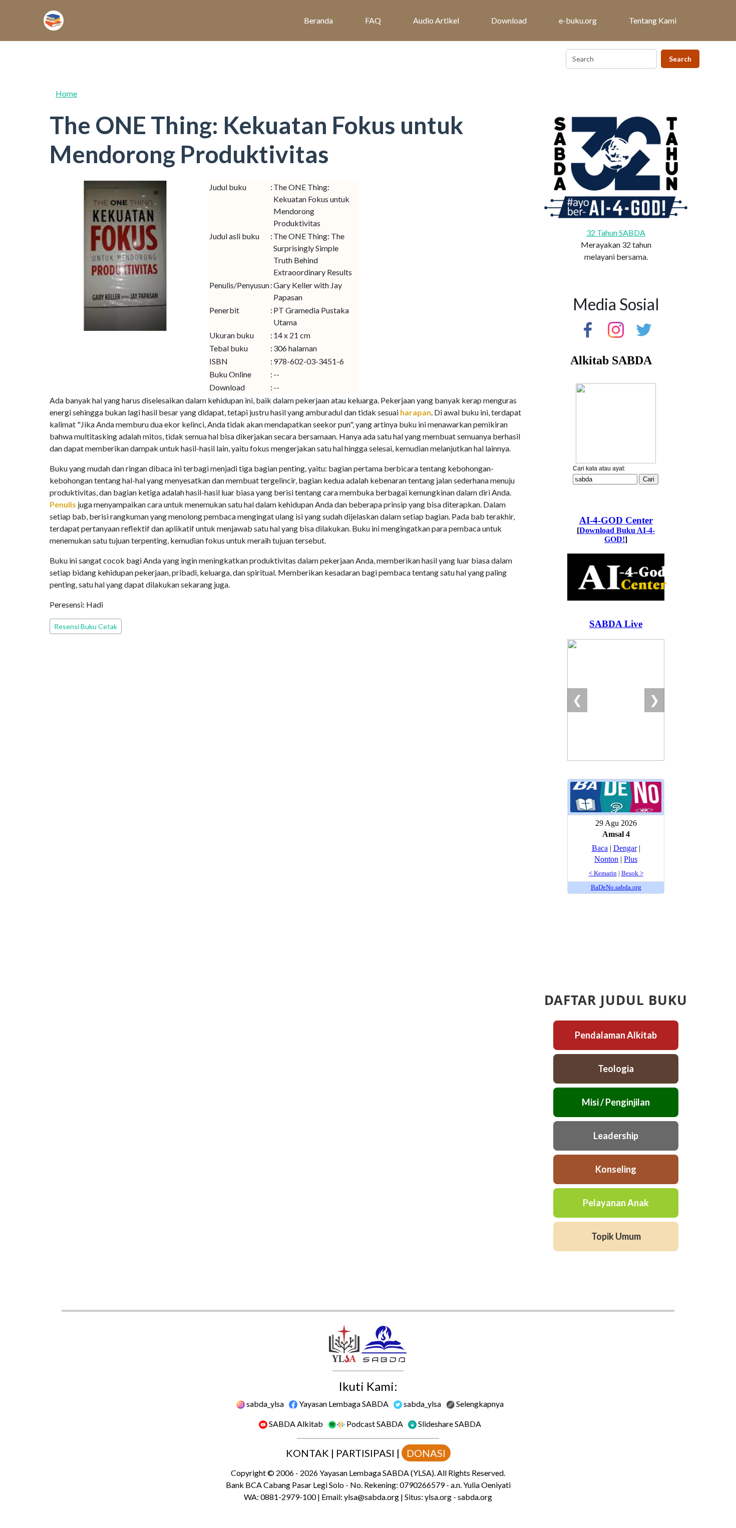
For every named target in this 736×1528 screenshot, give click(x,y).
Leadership (615, 1135)
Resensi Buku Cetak (85, 626)
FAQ (373, 20)
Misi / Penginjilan (616, 1102)
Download (509, 20)
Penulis (63, 504)
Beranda (318, 20)
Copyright (248, 1472)
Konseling (615, 1169)
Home (66, 93)
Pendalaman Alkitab (616, 1035)
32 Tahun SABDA (615, 232)
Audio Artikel (436, 20)
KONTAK (307, 1453)
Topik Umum (616, 1236)
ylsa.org (438, 1496)
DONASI (426, 1453)
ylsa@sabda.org (371, 1496)
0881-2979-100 (288, 1496)
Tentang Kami (652, 20)
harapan (415, 412)
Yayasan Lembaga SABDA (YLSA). (377, 1472)
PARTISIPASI (365, 1453)
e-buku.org (578, 20)
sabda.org (475, 1496)
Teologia (616, 1068)
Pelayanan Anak (616, 1202)
